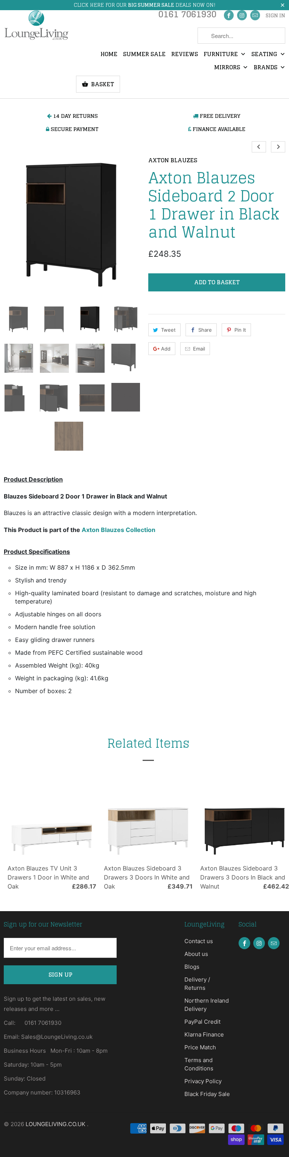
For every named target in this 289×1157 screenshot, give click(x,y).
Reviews (184, 54)
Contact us (198, 941)
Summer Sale (144, 54)
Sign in (275, 16)
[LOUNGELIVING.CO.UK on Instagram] (242, 15)
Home (108, 54)
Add (165, 349)
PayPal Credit (202, 1021)
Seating (265, 54)
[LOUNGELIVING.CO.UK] (36, 25)
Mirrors (228, 67)
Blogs (191, 966)
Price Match (200, 1047)
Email (199, 349)
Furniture (221, 54)
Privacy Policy (203, 1081)
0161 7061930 (187, 16)
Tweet (168, 330)
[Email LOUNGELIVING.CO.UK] (255, 15)
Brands (266, 67)
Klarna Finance (204, 1034)
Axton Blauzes (172, 160)
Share (205, 330)
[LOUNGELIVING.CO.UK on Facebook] (229, 15)
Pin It (240, 330)
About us (196, 953)
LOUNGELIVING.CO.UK (56, 1124)
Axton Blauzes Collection (118, 530)
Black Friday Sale (207, 1094)
